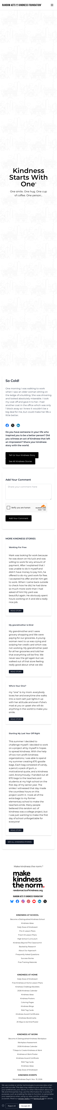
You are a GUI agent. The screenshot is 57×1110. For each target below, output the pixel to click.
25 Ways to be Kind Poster (27, 1022)
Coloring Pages (27, 1002)
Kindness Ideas (27, 923)
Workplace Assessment (27, 1042)
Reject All (12, 1106)
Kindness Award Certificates (27, 1014)
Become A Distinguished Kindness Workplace (27, 1039)
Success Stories (27, 958)
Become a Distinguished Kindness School (27, 919)
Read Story (16, 611)
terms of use (39, 1098)
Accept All (25, 1106)
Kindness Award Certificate (27, 1058)
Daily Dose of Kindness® (27, 927)
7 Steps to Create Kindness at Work (27, 1050)
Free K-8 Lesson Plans (27, 935)
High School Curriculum (27, 939)
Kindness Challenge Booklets (27, 987)
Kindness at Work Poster (27, 1054)
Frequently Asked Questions (27, 954)
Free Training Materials (27, 962)
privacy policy (24, 1098)
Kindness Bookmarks (27, 1018)
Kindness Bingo (27, 1006)
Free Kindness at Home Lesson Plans (27, 983)
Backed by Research (27, 947)
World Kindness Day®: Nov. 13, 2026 (27, 1079)
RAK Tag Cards (27, 1010)
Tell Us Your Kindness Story (22, 455)
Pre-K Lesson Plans (27, 931)
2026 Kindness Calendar (27, 991)
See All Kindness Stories (20, 461)
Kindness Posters (27, 998)
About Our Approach (27, 950)
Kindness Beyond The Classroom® (27, 943)
